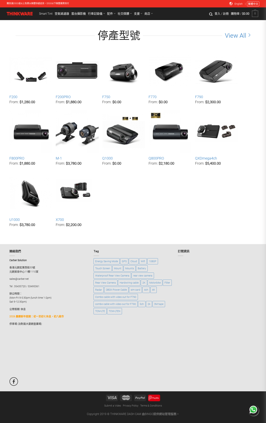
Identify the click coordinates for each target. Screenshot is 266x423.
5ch (142, 304)
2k (149, 304)
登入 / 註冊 (222, 13)
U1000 (14, 219)
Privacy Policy (130, 405)
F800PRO (16, 158)
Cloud (133, 261)
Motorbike (155, 282)
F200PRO (63, 97)
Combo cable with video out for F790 (115, 297)
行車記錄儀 (95, 13)
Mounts (129, 268)
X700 (60, 219)
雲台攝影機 (78, 13)
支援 (137, 13)
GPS (124, 261)
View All (235, 35)
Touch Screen (102, 268)
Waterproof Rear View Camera (112, 275)
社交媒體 (124, 13)
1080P (152, 261)
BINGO (149, 414)
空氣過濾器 (62, 13)
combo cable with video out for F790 (115, 304)
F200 (13, 97)
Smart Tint (45, 13)
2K (143, 282)
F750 (106, 97)
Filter (167, 282)
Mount (117, 268)
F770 (153, 97)
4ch (146, 289)
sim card (135, 289)
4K (153, 289)
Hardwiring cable (129, 282)
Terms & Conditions (151, 405)
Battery (142, 268)
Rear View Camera (105, 282)
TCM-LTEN (114, 311)
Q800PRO (156, 158)
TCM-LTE (100, 311)
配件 (110, 13)
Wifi (143, 261)
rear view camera (142, 275)
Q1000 (107, 158)
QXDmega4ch (206, 158)
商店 (147, 13)
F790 (199, 97)
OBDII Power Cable (116, 289)
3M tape (158, 304)
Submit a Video (112, 405)
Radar (98, 289)
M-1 (59, 158)
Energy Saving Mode (106, 261)
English (239, 3)
